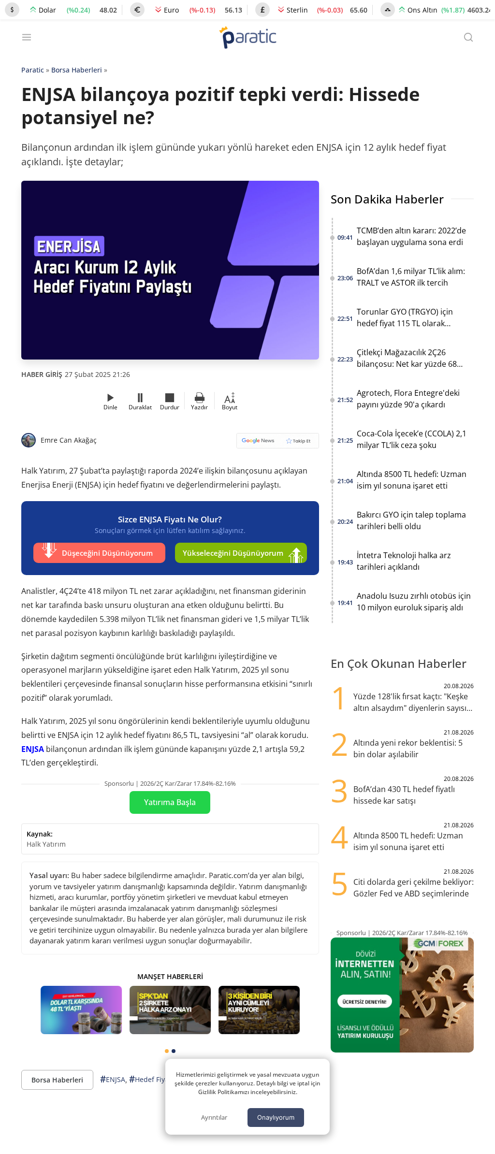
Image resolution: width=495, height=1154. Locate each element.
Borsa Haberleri (76, 69)
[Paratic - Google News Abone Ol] (277, 444)
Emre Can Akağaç (69, 440)
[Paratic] (247, 38)
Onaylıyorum (275, 1117)
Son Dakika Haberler (387, 199)
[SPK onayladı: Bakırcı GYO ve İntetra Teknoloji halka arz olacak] (170, 1010)
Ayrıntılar (214, 1117)
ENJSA (32, 749)
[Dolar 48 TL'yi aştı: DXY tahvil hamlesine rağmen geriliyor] (81, 1010)
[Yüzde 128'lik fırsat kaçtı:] (259, 1010)
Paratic (32, 69)
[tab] (167, 1051)
